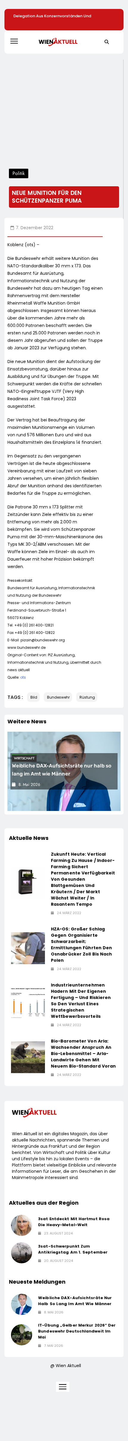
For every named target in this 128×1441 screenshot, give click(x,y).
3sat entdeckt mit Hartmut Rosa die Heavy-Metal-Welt (74, 1222)
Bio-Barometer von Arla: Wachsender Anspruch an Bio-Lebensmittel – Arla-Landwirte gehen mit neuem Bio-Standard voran (83, 1053)
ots (23, 677)
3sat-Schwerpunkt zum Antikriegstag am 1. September (72, 1249)
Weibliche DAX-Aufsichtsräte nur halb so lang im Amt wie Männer (75, 1301)
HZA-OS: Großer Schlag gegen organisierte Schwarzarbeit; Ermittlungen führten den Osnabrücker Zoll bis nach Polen (81, 944)
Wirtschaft (24, 758)
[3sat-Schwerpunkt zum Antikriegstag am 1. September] (21, 1252)
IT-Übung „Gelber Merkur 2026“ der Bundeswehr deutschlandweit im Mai (76, 1331)
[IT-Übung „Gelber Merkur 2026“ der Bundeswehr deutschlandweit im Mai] (21, 1334)
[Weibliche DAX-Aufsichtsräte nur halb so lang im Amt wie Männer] (21, 1304)
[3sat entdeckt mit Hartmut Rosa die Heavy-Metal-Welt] (21, 1225)
